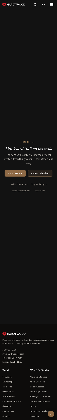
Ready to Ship (8, 411)
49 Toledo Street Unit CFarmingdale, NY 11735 (12, 359)
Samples (6, 416)
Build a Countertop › (19, 184)
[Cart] (43, 5)
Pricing (33, 406)
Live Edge (6, 406)
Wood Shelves (8, 396)
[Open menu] (51, 4)
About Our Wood (37, 381)
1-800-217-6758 (9, 349)
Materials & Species (38, 376)
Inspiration (34, 416)
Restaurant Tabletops (11, 401)
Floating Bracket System (40, 396)
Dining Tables (8, 391)
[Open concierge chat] (51, 414)
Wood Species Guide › (21, 190)
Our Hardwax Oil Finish (40, 401)
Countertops (7, 381)
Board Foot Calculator (39, 411)
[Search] (35, 5)
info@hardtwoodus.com (13, 353)
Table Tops (7, 386)
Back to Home (15, 173)
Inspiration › (40, 190)
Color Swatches (37, 386)
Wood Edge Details (38, 391)
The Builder (7, 376)
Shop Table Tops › (39, 184)
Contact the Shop (40, 173)
